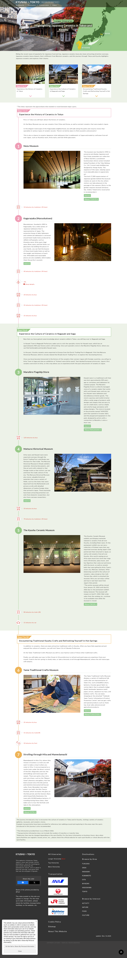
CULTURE (85, 915)
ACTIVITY (85, 903)
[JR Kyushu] (58, 902)
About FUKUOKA (92, 714)
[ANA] (58, 882)
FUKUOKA (85, 864)
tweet (34, 882)
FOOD (84, 911)
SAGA (84, 868)
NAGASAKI (86, 872)
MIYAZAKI (85, 884)
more (87, 195)
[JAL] (58, 892)
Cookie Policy (54, 922)
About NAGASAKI (92, 430)
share (22, 882)
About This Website (57, 931)
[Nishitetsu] (58, 914)
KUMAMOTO (86, 876)
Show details (30, 284)
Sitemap (52, 926)
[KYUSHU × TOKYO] (38, 2)
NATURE (85, 907)
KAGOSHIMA (86, 887)
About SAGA (90, 604)
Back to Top (121, 952)
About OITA (29, 812)
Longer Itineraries (56, 859)
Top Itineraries (53, 863)
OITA (84, 880)
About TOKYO (91, 199)
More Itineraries (54, 867)
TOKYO (84, 891)
